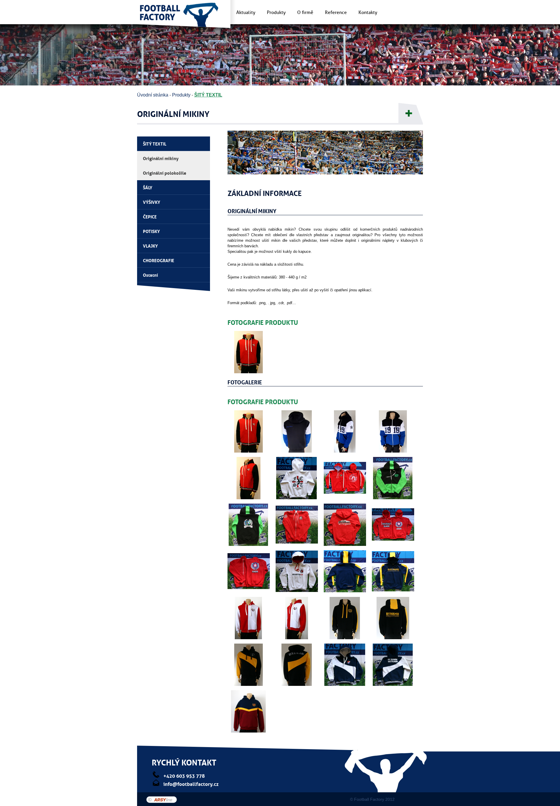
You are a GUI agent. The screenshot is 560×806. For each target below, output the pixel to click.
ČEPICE (150, 216)
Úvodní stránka (152, 94)
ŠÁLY (147, 187)
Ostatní (150, 274)
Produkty (276, 12)
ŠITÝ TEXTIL (208, 94)
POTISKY (151, 230)
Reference (336, 12)
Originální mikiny (160, 158)
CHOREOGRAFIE (158, 260)
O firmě (305, 12)
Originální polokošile (164, 172)
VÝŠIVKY (151, 201)
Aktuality (245, 12)
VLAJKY (150, 245)
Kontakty (367, 12)
